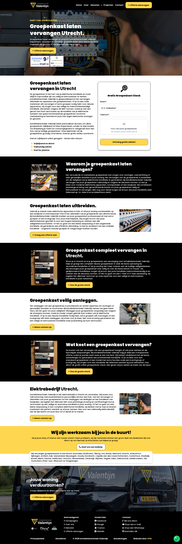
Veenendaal (59, 456)
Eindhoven (88, 453)
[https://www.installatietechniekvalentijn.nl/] (39, 5)
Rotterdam (123, 456)
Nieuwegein (71, 456)
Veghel (107, 458)
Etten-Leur (48, 461)
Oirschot (67, 458)
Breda (108, 453)
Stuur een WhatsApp (134, 528)
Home (79, 5)
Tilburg (97, 453)
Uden (113, 458)
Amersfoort (135, 453)
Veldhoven (57, 458)
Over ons (70, 524)
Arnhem (44, 456)
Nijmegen (35, 456)
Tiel (145, 458)
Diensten (95, 5)
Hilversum (58, 461)
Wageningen (72, 461)
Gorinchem (36, 461)
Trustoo (101, 528)
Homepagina (72, 520)
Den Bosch (67, 453)
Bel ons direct (130, 520)
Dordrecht (90, 456)
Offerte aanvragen (74, 531)
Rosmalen (77, 453)
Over (86, 5)
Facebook (101, 520)
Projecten (108, 5)
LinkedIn (100, 531)
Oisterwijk (89, 458)
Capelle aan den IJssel (106, 456)
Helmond (116, 453)
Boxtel (34, 458)
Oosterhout (134, 456)
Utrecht (125, 453)
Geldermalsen (136, 458)
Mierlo (40, 458)
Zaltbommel (122, 458)
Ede (51, 456)
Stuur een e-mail (133, 524)
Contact (119, 5)
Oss (103, 453)
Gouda (80, 456)
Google (100, 524)
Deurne (47, 458)
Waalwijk (145, 456)
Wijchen (99, 458)
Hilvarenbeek (78, 458)
